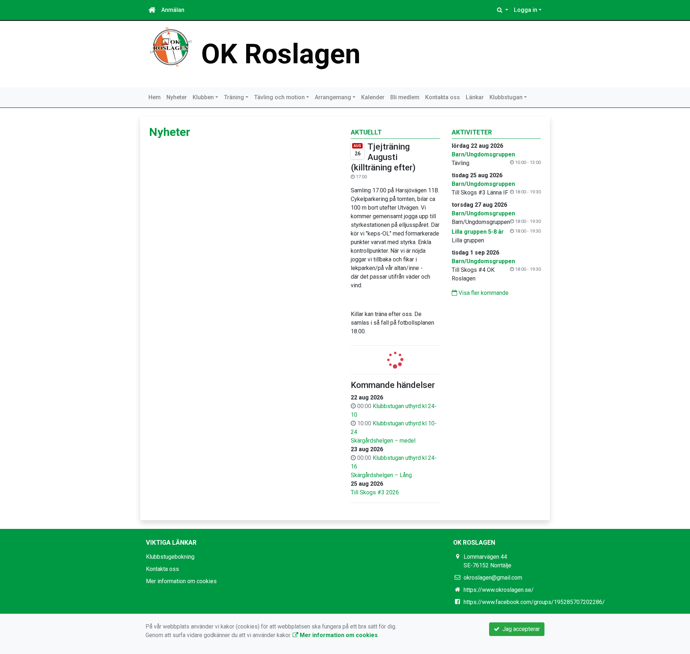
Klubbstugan (506, 97)
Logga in (525, 9)
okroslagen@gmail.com (493, 577)
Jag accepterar (520, 629)
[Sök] (502, 10)
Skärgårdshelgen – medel (383, 440)
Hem (154, 97)
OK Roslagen (280, 54)
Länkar (475, 97)
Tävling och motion (279, 97)
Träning (234, 97)
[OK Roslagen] (170, 46)
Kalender (373, 97)
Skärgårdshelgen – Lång (381, 475)
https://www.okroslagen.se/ (499, 589)
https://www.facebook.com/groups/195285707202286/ (534, 602)
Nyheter (176, 97)
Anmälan (172, 9)
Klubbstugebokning (170, 556)
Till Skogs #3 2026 (375, 492)
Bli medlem (404, 97)
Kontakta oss (442, 97)
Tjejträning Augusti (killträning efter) (383, 157)
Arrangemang (333, 97)
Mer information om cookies (181, 581)
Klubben (203, 97)
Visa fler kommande (483, 292)
